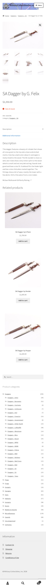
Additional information (11, 135)
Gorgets (8, 487)
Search (23, 583)
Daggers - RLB (12, 465)
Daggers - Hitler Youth (15, 424)
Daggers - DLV (12, 413)
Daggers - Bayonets (14, 401)
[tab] (23, 129)
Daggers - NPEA (13, 442)
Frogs (7, 484)
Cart (35, 581)
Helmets (8, 499)
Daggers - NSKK (13, 446)
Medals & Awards (11, 510)
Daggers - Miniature (14, 431)
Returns (8, 553)
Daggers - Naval (13, 439)
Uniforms (8, 525)
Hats (6, 495)
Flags (7, 480)
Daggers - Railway (14, 457)
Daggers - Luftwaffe (14, 428)
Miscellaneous (10, 513)
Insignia (8, 502)
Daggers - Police (13, 450)
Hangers (8, 491)
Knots (7, 506)
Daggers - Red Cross (14, 461)
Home (7, 16)
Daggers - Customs (14, 405)
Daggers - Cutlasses (15, 409)
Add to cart (23, 241)
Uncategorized (10, 521)
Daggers (13, 16)
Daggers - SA (22, 16)
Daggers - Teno (13, 476)
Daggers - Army (13, 398)
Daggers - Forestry (14, 416)
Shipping (8, 549)
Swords (7, 517)
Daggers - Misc (13, 435)
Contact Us (9, 545)
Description (7, 129)
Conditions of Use (12, 558)
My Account (7, 583)
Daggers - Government (15, 420)
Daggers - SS (12, 472)
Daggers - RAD (12, 454)
